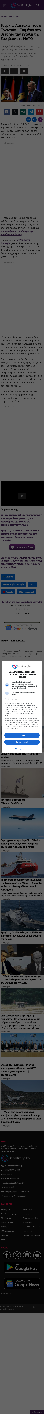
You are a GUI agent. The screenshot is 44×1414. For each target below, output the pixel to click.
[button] (22, 699)
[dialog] (22, 707)
